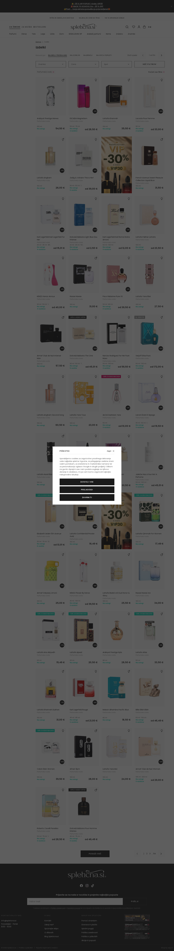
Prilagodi (87, 489)
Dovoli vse (87, 482)
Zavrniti (87, 497)
